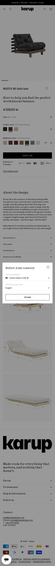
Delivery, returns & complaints (36, 559)
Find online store (10, 171)
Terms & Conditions (13, 559)
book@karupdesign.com (22, 520)
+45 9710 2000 (12, 523)
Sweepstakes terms (42, 561)
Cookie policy (24, 561)
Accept (27, 297)
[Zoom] (48, 76)
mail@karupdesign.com (13, 517)
